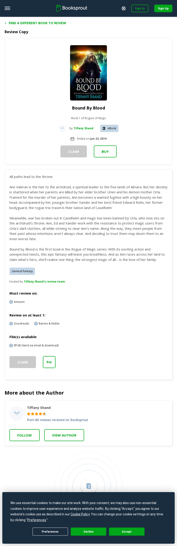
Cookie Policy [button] (80, 514)
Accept (127, 531)
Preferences (50, 531)
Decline (88, 531)
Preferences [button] (36, 520)
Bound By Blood (88, 108)
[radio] (28, 414)
